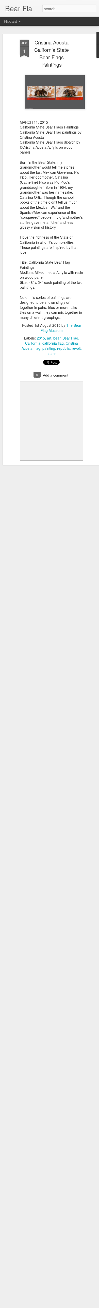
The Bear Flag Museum (61, 328)
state (52, 353)
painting (48, 348)
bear (56, 338)
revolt (76, 348)
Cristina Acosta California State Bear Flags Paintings (51, 53)
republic (63, 348)
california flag (53, 343)
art (49, 338)
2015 (41, 338)
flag (37, 348)
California (32, 343)
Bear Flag (70, 338)
